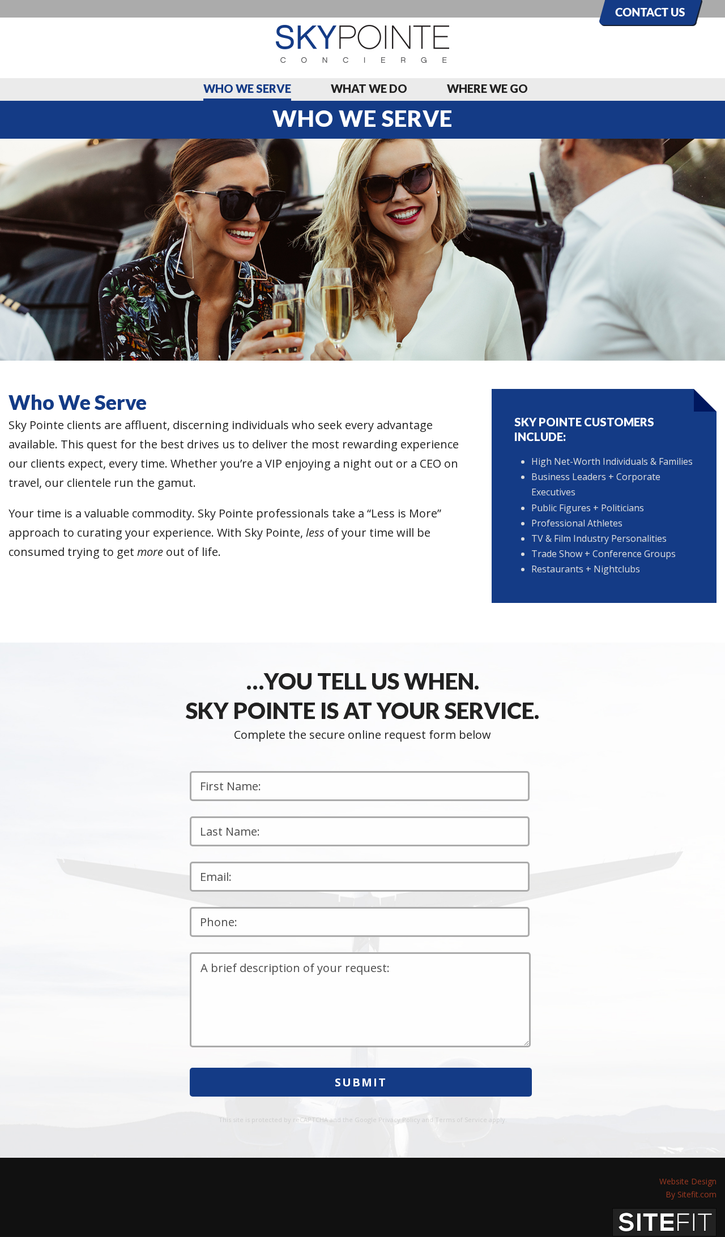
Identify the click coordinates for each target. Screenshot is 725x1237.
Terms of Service (461, 1119)
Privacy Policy (399, 1119)
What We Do (369, 88)
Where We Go (487, 88)
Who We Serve (247, 88)
